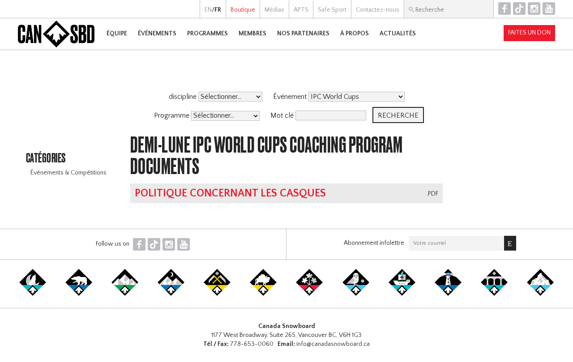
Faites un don (529, 32)
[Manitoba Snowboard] (263, 294)
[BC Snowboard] (124, 294)
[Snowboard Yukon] (32, 294)
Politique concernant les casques (230, 193)
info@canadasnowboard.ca (333, 344)
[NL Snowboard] (540, 294)
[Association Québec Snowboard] (355, 294)
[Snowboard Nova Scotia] (448, 294)
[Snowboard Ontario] (309, 294)
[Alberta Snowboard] (171, 294)
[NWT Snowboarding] (78, 294)
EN (208, 9)
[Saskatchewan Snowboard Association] (217, 294)
